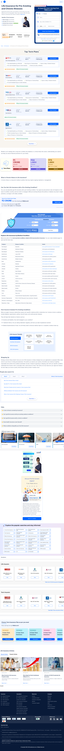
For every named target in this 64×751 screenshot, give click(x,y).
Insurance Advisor (7, 548)
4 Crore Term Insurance (34, 633)
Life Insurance (6, 45)
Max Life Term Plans (35, 601)
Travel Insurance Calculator (22, 710)
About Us (49, 696)
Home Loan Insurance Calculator (32, 549)
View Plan (57, 202)
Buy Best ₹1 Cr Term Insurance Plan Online (12, 383)
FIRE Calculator (43, 548)
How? (14, 376)
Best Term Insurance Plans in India (11, 380)
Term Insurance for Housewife (31, 539)
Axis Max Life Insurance (15, 341)
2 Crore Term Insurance (20, 539)
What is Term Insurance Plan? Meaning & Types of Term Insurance (17, 394)
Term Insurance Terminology (7, 542)
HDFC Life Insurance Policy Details (49, 341)
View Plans (50, 230)
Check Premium (53, 58)
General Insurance (6, 696)
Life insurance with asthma (47, 281)
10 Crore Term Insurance (7, 546)
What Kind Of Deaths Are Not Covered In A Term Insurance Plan (17, 387)
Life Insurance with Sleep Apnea (49, 303)
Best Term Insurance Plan (20, 530)
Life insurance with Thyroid (47, 295)
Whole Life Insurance (8, 536)
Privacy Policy (43, 39)
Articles (33, 696)
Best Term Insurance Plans (57, 610)
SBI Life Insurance (14, 345)
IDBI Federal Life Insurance (21, 574)
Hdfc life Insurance (14, 338)
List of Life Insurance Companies (55, 582)
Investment (5, 701)
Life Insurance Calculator (42, 536)
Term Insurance (59, 376)
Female (45, 13)
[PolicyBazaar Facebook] (51, 719)
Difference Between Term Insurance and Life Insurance (15, 390)
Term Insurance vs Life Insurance (20, 536)
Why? (23, 376)
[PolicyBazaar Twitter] (54, 719)
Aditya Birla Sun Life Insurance (7, 574)
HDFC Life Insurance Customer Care (39, 341)
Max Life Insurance (48, 573)
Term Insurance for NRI (44, 529)
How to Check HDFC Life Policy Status (29, 336)
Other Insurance (6, 704)
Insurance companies (36, 699)
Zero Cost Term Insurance (43, 546)
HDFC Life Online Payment (29, 342)
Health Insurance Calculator (22, 708)
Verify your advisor (51, 706)
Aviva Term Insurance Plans (21, 602)
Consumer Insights (36, 703)
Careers (49, 699)
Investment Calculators (23, 696)
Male (39, 13)
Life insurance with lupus (47, 254)
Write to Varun (32, 518)
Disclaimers (3, 557)
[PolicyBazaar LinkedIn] (57, 719)
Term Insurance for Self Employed (32, 542)
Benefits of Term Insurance (43, 539)
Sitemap (49, 697)
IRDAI (2, 727)
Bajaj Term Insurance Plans (48, 602)
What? (5, 376)
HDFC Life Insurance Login (49, 336)
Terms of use (48, 39)
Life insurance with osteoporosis (49, 261)
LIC (17, 551)
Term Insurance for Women (31, 530)
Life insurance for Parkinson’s (48, 251)
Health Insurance (6, 703)
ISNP (49, 703)
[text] (37, 485)
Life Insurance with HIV (47, 300)
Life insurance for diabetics (47, 263)
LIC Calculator (30, 551)
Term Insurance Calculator (19, 533)
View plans (7, 639)
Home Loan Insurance (20, 548)
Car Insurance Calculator (21, 711)
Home (2, 45)
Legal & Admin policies (52, 701)
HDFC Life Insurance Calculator (29, 347)
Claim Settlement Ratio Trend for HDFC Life (39, 336)
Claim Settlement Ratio (44, 542)
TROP (37, 444)
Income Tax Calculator (21, 699)
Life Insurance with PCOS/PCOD (49, 298)
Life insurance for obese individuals (49, 268)
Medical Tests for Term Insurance (20, 542)
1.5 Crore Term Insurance (31, 546)
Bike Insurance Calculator (21, 713)
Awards (33, 701)
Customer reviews (35, 697)
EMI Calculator (7, 551)
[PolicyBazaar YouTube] (61, 719)
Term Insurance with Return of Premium (44, 533)
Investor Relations (51, 708)
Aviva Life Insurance (35, 573)
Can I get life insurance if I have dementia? (51, 246)
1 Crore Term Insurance (8, 529)
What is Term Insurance (32, 536)
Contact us (50, 704)
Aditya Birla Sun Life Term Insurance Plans (7, 602)
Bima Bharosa (6, 727)
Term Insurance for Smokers (19, 546)
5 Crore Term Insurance (8, 539)
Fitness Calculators (22, 697)
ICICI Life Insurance (14, 349)
